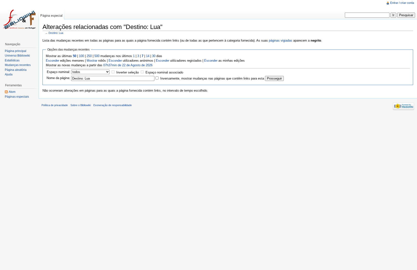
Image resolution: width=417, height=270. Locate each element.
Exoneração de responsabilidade (112, 105)
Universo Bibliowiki (17, 55)
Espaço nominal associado (164, 72)
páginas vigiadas (280, 40)
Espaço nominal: (58, 72)
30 (153, 56)
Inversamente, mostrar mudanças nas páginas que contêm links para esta (212, 78)
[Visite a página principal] (19, 19)
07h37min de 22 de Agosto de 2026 (128, 65)
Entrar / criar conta (402, 3)
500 (96, 56)
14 (147, 56)
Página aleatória (16, 70)
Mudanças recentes (18, 65)
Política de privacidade (55, 105)
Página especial (51, 15)
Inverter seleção (127, 72)
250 (89, 56)
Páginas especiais (17, 96)
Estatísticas (12, 60)
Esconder (52, 60)
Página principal (15, 51)
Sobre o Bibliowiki (80, 105)
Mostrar (92, 60)
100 (81, 56)
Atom (12, 92)
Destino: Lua (56, 32)
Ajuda (9, 74)
